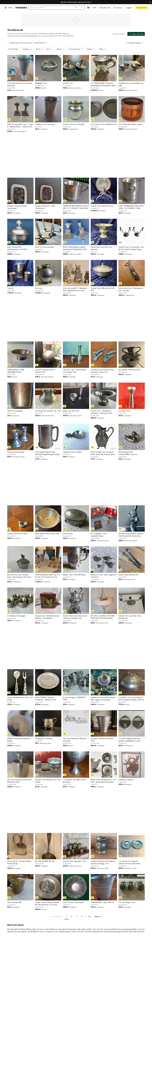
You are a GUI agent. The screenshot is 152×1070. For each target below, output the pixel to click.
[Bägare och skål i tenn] (76, 396)
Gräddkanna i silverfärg (43, 738)
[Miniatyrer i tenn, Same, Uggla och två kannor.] (104, 559)
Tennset (10, 288)
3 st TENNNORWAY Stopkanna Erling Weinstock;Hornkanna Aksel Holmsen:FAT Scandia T (103, 84)
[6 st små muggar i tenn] (132, 887)
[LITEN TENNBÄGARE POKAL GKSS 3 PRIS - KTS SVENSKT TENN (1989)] (132, 191)
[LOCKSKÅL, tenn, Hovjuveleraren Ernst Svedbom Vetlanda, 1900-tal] (132, 682)
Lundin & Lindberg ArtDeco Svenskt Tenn (45, 371)
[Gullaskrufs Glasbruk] (132, 764)
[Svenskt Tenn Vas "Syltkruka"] (76, 109)
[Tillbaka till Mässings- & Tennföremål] (8, 43)
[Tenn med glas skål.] (20, 887)
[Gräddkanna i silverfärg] (48, 723)
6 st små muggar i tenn (127, 902)
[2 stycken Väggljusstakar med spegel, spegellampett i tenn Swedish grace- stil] (132, 723)
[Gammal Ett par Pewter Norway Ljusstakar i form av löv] (104, 354)
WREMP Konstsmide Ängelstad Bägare (18, 740)
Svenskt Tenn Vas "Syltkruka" (74, 124)
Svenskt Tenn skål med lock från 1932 (103, 289)
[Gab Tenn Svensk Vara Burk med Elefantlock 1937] (20, 764)
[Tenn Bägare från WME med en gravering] (76, 764)
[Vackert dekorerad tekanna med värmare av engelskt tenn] (76, 601)
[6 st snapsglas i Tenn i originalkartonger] (104, 518)
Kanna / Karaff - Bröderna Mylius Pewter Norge (19, 862)
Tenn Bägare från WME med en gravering (74, 781)
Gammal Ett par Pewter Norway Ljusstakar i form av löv (102, 371)
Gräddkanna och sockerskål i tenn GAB (131, 84)
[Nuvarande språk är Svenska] (88, 8)
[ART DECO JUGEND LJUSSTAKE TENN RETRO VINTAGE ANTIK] (104, 601)
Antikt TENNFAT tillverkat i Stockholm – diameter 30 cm (45, 698)
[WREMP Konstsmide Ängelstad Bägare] (20, 723)
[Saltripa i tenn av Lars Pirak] (20, 518)
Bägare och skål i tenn (71, 411)
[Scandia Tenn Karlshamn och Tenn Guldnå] (48, 764)
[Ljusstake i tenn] (132, 396)
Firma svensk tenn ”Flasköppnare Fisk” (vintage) (131, 289)
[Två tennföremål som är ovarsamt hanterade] (20, 68)
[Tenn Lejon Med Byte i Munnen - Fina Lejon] (76, 723)
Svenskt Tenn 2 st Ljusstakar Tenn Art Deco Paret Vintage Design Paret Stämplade (131, 248)
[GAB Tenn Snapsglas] (20, 396)
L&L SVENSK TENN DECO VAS (129, 370)
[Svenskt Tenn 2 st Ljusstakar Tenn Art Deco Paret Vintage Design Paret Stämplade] (132, 232)
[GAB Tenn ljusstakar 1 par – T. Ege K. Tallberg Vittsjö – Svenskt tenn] (20, 109)
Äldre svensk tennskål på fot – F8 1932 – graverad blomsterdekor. (103, 781)
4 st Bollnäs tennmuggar (16, 616)
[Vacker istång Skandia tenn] (132, 559)
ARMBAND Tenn (41, 83)
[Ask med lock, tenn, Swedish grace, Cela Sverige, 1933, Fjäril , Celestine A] (20, 559)
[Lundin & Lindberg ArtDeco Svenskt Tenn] (48, 354)
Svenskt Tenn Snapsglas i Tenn (74, 861)
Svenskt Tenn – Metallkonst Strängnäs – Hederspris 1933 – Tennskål (102, 412)
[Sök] (75, 7)
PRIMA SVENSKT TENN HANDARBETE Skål (15, 371)
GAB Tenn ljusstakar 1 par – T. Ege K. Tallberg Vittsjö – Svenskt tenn (20, 125)
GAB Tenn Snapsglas (15, 411)
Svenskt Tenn (68, 83)
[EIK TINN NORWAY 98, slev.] (48, 846)
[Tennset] (20, 273)
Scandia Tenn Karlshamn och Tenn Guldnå (48, 781)
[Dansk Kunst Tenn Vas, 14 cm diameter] (104, 232)
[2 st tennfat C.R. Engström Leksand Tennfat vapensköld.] (132, 846)
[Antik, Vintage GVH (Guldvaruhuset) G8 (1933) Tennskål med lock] (20, 232)
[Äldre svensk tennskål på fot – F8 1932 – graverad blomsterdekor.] (104, 764)
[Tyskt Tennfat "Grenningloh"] (76, 887)
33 (90, 916)
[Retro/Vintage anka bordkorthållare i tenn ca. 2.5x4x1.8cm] (132, 437)
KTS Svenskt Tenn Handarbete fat (104, 124)
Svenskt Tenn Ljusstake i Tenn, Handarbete (130, 617)
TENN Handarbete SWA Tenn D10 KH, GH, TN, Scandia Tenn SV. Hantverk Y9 (47, 576)
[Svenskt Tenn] (76, 68)
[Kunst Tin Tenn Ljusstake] (48, 232)
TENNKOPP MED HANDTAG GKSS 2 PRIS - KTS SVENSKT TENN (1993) (76, 207)
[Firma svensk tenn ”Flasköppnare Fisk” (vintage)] (132, 273)
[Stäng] (150, 2)
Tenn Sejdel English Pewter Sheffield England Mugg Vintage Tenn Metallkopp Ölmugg (47, 453)
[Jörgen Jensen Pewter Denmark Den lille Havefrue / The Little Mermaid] (48, 887)
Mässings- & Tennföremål (20, 43)
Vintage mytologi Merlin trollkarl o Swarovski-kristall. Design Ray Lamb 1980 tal (131, 535)
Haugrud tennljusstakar (15, 452)
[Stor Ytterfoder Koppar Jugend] (132, 109)
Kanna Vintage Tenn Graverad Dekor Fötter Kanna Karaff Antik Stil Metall (103, 453)
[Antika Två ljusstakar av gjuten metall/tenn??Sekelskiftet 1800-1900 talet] (76, 232)
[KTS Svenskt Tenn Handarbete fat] (104, 109)
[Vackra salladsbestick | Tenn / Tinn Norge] (20, 682)
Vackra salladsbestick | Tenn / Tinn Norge (20, 698)
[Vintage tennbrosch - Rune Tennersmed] (48, 191)
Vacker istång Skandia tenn (129, 575)
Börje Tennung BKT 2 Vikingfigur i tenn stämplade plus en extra (75, 289)
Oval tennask (68, 533)
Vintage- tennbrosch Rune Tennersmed (17, 207)
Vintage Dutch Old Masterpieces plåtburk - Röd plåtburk (47, 617)
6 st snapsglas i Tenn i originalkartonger (99, 535)
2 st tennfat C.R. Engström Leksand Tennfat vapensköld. (130, 862)
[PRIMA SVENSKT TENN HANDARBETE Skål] (20, 354)
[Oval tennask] (76, 518)
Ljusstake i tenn (124, 411)
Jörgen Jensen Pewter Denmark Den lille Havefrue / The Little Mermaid (47, 903)
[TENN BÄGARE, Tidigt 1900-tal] (104, 887)
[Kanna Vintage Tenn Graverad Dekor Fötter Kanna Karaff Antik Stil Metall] (104, 437)
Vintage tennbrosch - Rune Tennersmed (45, 207)
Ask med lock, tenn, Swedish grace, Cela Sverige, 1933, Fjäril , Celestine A (19, 576)
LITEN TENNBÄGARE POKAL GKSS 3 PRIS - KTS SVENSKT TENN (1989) (131, 207)
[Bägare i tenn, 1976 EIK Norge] (76, 559)
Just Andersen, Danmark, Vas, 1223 (48, 411)
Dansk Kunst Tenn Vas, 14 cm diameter (101, 248)
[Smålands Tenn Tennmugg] (48, 109)
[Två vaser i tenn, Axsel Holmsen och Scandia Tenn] (76, 354)
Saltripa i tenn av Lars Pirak (17, 533)
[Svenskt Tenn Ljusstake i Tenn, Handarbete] (132, 601)
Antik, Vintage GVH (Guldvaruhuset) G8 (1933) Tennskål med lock (17, 248)
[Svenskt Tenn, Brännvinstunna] (104, 191)
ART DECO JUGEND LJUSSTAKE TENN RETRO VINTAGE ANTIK (103, 617)
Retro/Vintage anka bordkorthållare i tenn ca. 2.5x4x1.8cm (128, 453)
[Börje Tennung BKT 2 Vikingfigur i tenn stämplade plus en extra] (76, 273)
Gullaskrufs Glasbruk (126, 780)
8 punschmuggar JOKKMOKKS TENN (74, 698)
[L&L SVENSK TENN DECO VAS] (132, 354)
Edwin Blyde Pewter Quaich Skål (47, 533)
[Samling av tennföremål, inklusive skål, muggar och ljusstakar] (104, 682)
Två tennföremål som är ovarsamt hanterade (19, 84)
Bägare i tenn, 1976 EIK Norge (74, 575)
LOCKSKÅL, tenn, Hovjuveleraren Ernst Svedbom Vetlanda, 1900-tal (131, 698)
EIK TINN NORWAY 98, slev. (45, 861)
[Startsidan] (21, 8)
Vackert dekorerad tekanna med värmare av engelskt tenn (75, 617)
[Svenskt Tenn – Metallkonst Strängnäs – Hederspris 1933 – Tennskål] (104, 396)
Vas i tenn (38, 288)
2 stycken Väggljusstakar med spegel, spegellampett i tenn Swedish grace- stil (130, 740)
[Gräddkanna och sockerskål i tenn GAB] (132, 68)
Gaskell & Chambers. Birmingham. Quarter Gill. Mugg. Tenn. (103, 862)
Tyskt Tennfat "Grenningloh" (73, 902)
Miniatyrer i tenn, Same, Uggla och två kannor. (103, 576)
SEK (94, 8)
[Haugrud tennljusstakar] (20, 437)
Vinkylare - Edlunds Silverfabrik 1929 (102, 740)
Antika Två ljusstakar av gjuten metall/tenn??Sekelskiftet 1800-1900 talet (75, 248)
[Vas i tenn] (48, 273)
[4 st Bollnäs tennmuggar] (20, 601)
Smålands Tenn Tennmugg (45, 124)
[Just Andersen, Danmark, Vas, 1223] (48, 396)
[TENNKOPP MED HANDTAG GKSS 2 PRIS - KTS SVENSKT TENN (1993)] (76, 191)
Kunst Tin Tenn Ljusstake (44, 247)
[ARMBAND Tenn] (48, 68)
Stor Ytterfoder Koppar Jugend (130, 124)
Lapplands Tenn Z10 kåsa (72, 452)
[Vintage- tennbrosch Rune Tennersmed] (20, 191)
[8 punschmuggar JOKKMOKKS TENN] (76, 682)
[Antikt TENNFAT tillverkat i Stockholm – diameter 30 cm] (48, 682)
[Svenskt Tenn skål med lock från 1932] (104, 273)
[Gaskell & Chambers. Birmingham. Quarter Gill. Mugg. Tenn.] (104, 846)
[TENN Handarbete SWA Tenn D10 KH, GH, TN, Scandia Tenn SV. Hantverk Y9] (48, 559)
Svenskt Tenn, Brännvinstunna (102, 206)
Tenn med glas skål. (14, 902)
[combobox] (53, 7)
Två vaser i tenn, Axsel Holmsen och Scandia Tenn (75, 371)
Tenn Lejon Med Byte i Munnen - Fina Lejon (75, 740)
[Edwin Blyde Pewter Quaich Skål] (48, 518)
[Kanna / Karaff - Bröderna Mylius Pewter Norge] (20, 846)
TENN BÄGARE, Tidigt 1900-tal (102, 902)
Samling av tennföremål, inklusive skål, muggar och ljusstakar (103, 698)
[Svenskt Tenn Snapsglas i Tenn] (76, 846)
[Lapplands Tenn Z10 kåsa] (76, 437)
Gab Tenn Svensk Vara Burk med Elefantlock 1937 (19, 781)
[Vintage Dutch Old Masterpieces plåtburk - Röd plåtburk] (48, 601)
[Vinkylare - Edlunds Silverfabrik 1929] (104, 723)
